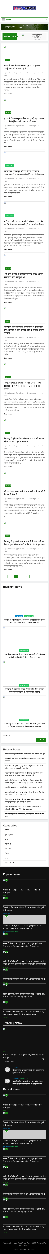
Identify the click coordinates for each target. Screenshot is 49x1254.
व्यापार (6, 858)
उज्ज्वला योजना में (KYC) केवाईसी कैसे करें (37, 36)
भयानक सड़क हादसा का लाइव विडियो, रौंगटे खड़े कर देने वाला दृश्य (25, 754)
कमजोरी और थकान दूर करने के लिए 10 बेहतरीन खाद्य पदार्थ (23, 787)
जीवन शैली (8, 849)
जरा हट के (8, 113)
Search (6, 735)
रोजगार (7, 853)
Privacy (23, 1249)
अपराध (7, 60)
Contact (31, 1249)
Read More (8, 94)
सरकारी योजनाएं (29, 616)
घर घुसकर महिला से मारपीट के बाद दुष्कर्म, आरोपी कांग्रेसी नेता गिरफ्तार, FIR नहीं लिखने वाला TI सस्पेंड (22, 386)
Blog (16, 1249)
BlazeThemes (24, 1246)
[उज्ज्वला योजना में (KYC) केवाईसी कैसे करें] (26, 38)
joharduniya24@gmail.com (14, 73)
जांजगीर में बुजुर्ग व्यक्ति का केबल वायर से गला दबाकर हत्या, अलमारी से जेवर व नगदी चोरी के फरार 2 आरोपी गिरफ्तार (24, 330)
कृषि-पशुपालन (19, 616)
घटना (6, 839)
